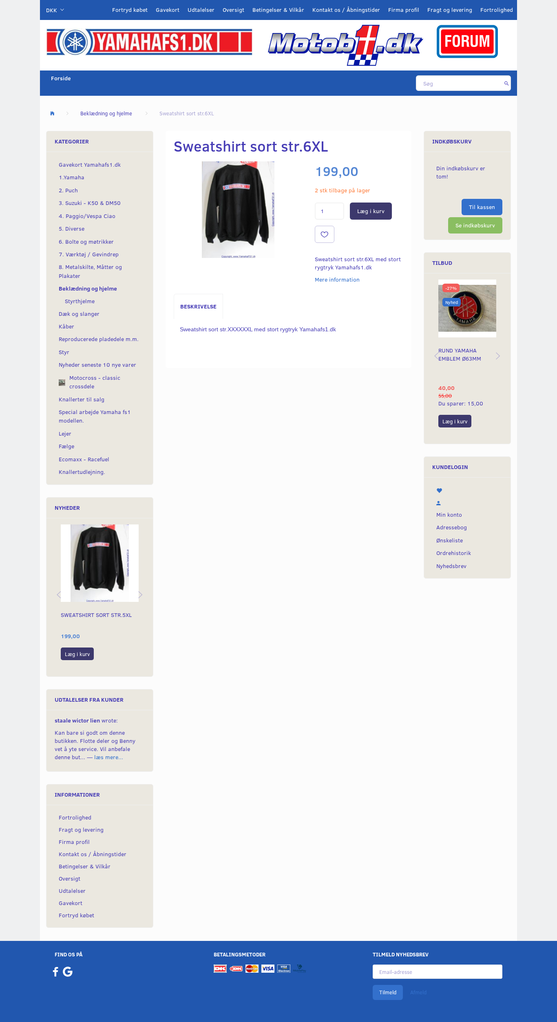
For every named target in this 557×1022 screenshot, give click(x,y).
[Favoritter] (467, 490)
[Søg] (506, 83)
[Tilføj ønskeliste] (324, 234)
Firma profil (403, 9)
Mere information (337, 279)
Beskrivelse (198, 306)
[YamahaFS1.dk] (149, 41)
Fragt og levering (449, 9)
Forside (61, 78)
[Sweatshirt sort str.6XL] (238, 209)
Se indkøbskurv (475, 225)
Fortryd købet (130, 9)
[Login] (467, 502)
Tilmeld (387, 992)
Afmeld (418, 992)
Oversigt (233, 9)
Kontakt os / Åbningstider (346, 9)
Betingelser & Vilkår (278, 9)
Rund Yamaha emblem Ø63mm (459, 354)
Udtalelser (201, 9)
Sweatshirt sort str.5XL (96, 615)
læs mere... (108, 757)
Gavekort (167, 9)
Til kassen (482, 207)
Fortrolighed (496, 9)
